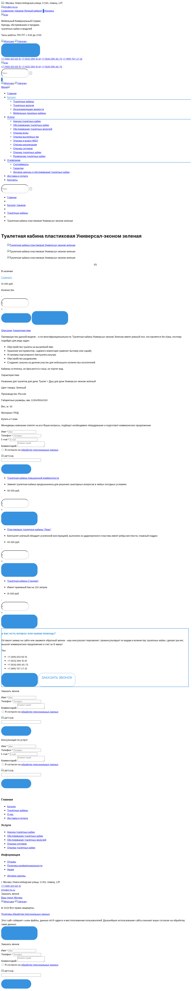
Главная (11, 93)
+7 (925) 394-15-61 (31, 59)
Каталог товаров (16, 205)
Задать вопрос (19, 677)
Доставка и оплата (17, 176)
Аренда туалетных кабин (27, 121)
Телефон (7, 436)
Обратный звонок (20, 48)
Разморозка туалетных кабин (29, 156)
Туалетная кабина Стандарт (22, 581)
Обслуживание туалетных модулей (32, 129)
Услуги (11, 117)
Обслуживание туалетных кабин (31, 125)
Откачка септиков (23, 149)
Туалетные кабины (23, 102)
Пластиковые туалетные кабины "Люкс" (29, 530)
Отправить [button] (16, 731)
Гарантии (18, 168)
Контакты (12, 180)
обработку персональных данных (39, 450)
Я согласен (19, 931)
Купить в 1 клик (49, 315)
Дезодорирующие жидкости (28, 109)
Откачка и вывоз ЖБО (25, 141)
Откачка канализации (25, 145)
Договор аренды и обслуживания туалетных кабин (41, 172)
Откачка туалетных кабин (27, 152)
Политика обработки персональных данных (25, 914)
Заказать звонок (57, 677)
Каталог (11, 97)
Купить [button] (16, 318)
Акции (10, 870)
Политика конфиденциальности (24, 866)
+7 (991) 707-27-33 (72, 59)
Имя (4, 432)
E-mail (5, 439)
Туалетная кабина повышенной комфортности (33, 478)
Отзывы (11, 862)
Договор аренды (16, 876)
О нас (10, 814)
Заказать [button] (16, 469)
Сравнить (6, 278)
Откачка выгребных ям (26, 137)
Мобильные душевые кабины (29, 113)
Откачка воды (20, 133)
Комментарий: (9, 446)
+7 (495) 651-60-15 (11, 59)
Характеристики (22, 331)
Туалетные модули (23, 105)
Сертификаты (21, 164)
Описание (6, 331)
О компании (13, 160)
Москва (11, 898)
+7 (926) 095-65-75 (51, 59)
